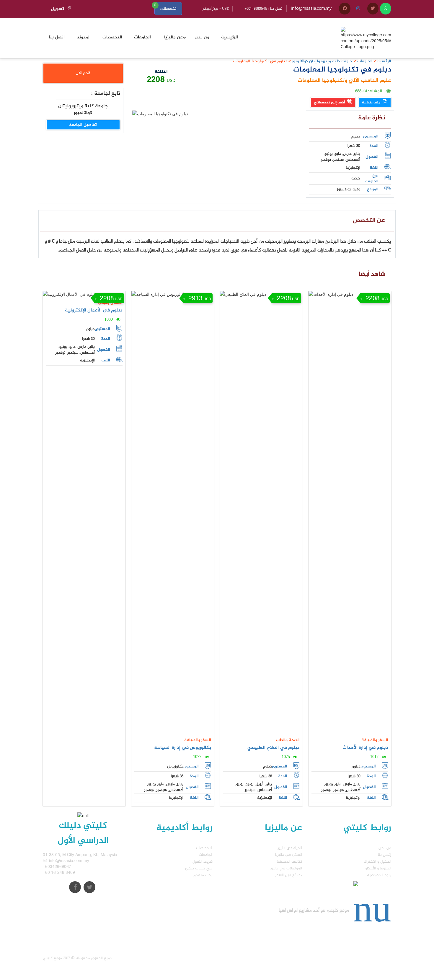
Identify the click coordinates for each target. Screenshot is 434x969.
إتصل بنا (384, 854)
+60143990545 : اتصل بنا (263, 8)
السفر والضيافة (197, 740)
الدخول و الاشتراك (377, 861)
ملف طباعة (371, 102)
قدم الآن (83, 73)
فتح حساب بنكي (199, 868)
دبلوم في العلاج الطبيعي (273, 748)
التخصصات (204, 848)
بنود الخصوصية (379, 875)
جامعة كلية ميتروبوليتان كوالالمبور (322, 61)
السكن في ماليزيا (288, 854)
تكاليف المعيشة (289, 861)
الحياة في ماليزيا (289, 848)
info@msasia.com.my (311, 8)
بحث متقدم (203, 875)
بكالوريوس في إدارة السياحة (182, 748)
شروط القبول (202, 861)
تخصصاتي (168, 8)
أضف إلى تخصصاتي (330, 102)
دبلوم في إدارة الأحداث (365, 748)
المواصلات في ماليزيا (286, 868)
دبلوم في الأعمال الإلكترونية (94, 310)
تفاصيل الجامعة (83, 124)
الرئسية (384, 61)
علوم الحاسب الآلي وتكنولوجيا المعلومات (344, 80)
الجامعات (365, 61)
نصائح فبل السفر (288, 875)
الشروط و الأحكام (378, 868)
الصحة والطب (288, 740)
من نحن (384, 848)
